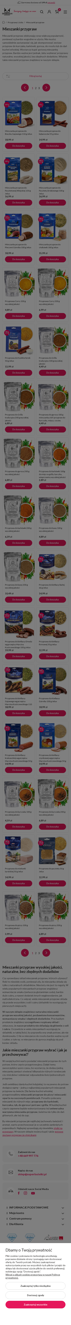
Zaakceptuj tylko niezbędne (36, 1286)
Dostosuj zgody (35, 1295)
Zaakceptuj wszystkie (35, 1304)
